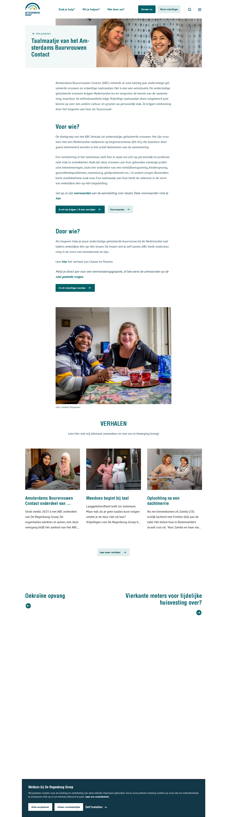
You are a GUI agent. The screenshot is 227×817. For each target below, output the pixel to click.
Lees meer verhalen (110, 552)
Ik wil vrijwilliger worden (72, 287)
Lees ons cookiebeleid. (97, 796)
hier (58, 198)
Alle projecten (43, 33)
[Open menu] (199, 9)
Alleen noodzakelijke (69, 807)
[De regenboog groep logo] (32, 9)
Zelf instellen (94, 807)
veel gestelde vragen (69, 277)
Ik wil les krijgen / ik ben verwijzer (77, 209)
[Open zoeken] (189, 9)
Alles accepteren (40, 807)
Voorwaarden (117, 209)
